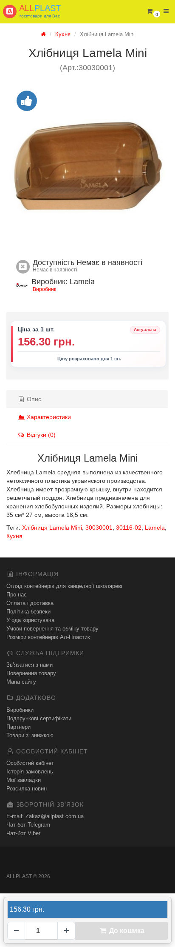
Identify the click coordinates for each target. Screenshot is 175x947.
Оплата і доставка (30, 603)
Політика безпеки (28, 611)
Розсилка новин (26, 788)
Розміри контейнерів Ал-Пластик (48, 637)
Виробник (44, 289)
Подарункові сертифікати (38, 718)
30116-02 (128, 527)
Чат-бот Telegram (28, 824)
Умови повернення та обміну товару (52, 628)
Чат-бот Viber (23, 833)
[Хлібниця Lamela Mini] (87, 164)
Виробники (20, 710)
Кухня (14, 536)
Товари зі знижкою (30, 735)
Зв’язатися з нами (29, 665)
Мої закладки (23, 780)
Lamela (155, 527)
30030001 (99, 527)
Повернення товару (31, 673)
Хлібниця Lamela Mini (52, 527)
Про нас (16, 594)
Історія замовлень (29, 771)
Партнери (18, 727)
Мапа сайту (21, 682)
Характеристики (48, 417)
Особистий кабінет (30, 763)
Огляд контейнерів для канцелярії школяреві (64, 586)
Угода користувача (30, 620)
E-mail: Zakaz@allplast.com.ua (45, 816)
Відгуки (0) (40, 434)
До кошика (125, 930)
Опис (33, 399)
